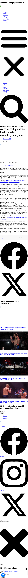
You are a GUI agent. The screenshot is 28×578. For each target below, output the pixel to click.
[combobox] (7, 521)
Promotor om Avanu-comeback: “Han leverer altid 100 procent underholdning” (12, 181)
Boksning (5, 17)
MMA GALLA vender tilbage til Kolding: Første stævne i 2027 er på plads (13, 328)
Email (1, 411)
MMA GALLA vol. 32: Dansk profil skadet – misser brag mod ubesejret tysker (13, 353)
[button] (14, 52)
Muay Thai (6, 19)
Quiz (4, 16)
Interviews (5, 15)
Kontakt (5, 20)
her (2, 238)
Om (7, 22)
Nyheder (5, 12)
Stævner (5, 13)
